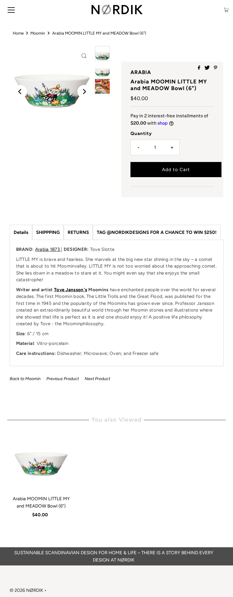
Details (21, 232)
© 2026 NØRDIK (26, 590)
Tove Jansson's (70, 289)
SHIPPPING (48, 232)
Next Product (97, 378)
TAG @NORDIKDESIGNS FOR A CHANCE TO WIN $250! (157, 232)
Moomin (37, 33)
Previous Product (62, 378)
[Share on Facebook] (199, 68)
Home (18, 33)
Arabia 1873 (48, 249)
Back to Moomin (25, 378)
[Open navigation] (11, 9)
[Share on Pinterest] (215, 68)
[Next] (84, 91)
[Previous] (20, 91)
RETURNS (78, 232)
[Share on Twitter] (207, 68)
